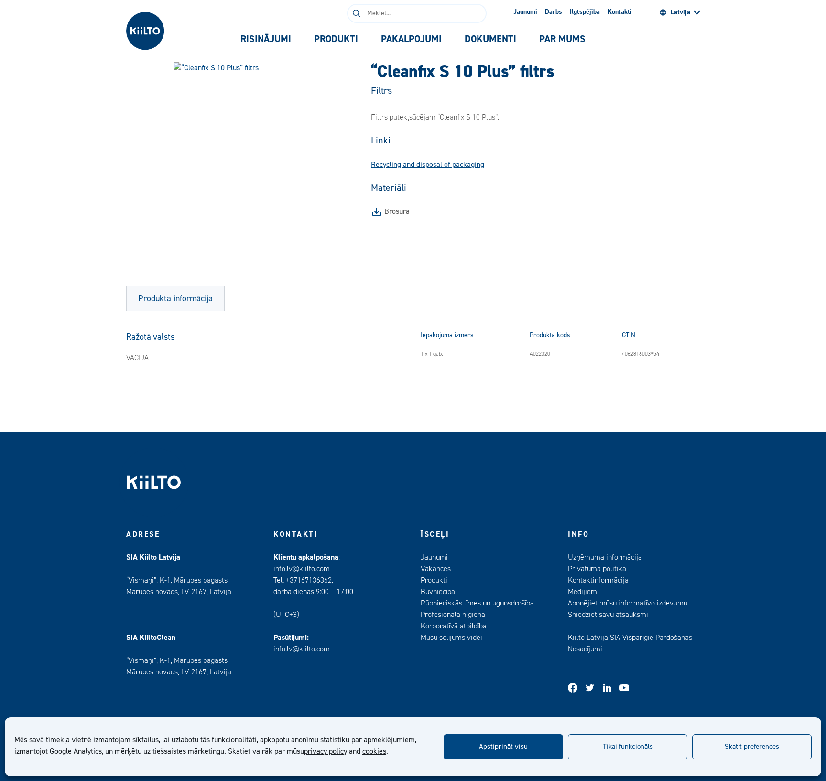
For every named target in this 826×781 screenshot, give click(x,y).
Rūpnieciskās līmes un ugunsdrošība (477, 603)
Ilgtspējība (585, 12)
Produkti (434, 580)
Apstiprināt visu (503, 746)
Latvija (680, 12)
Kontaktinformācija (598, 580)
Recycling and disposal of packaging (427, 164)
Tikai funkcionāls (628, 746)
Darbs (553, 12)
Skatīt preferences (752, 746)
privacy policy (325, 751)
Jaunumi (525, 12)
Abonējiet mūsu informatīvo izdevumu (627, 603)
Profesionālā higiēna (453, 614)
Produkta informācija (175, 298)
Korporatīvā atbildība (454, 626)
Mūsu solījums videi (451, 637)
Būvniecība (438, 591)
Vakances (436, 568)
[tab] (266, 39)
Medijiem (582, 591)
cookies (374, 751)
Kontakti (620, 12)
